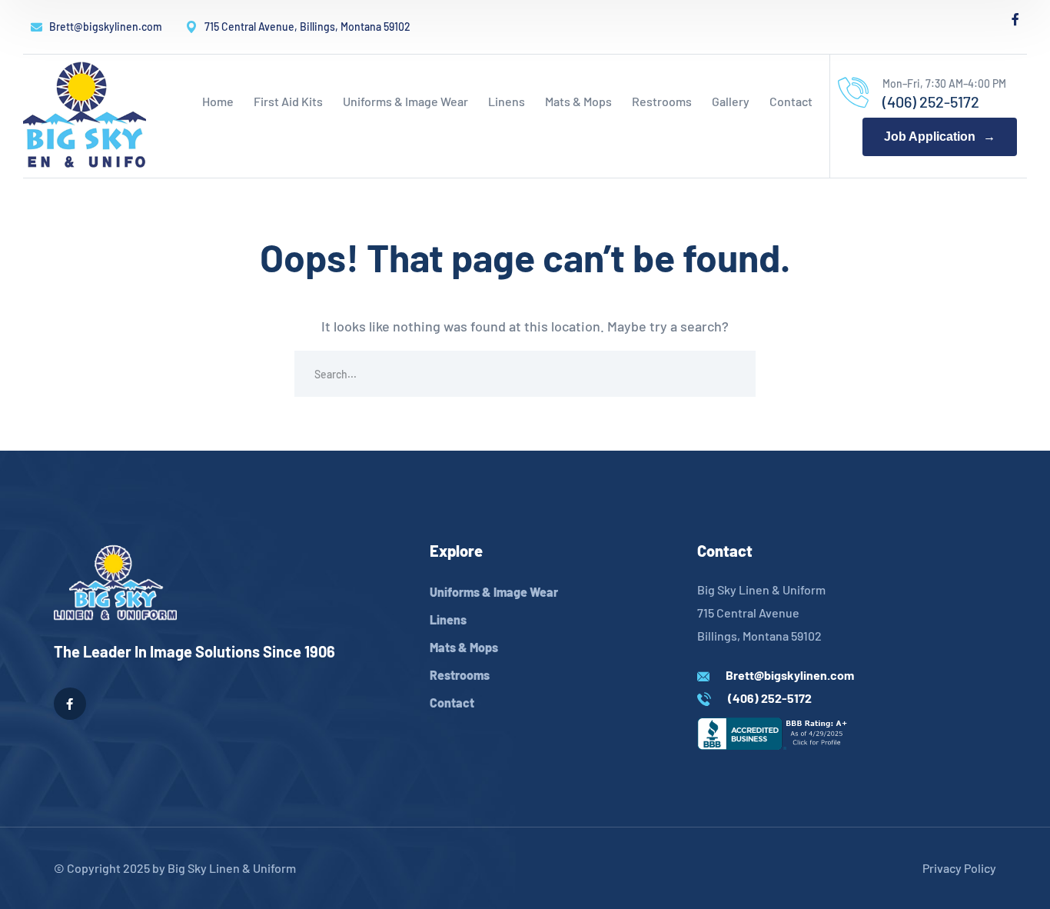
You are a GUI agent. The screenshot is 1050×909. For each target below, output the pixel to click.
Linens (448, 619)
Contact (452, 702)
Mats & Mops (464, 647)
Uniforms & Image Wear (494, 591)
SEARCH (732, 373)
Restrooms (460, 675)
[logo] (84, 114)
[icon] (1015, 19)
